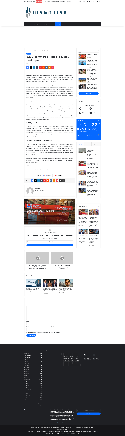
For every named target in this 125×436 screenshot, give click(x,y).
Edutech (28, 381)
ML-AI (27, 391)
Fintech (27, 383)
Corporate (28, 355)
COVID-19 (66, 356)
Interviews (51, 24)
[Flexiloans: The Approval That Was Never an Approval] (33, 283)
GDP (27, 361)
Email (27, 326)
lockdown (66, 362)
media (71, 362)
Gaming (27, 387)
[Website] (36, 190)
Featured (27, 371)
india (68, 360)
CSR (29, 431)
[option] (49, 211)
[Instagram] (43, 190)
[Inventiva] (45, 12)
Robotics (28, 393)
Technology (28, 395)
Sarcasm (27, 377)
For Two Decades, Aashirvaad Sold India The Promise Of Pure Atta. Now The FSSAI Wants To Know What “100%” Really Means (93, 164)
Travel (27, 397)
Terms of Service (45, 431)
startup (71, 365)
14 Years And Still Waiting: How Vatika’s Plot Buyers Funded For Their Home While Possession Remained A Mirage (92, 191)
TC (79, 365)
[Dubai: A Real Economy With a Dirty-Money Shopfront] (82, 80)
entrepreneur (66, 358)
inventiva (77, 360)
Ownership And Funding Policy (82, 431)
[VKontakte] (46, 67)
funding (76, 358)
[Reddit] (43, 67)
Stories (45, 24)
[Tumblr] (37, 67)
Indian (72, 360)
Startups (32, 24)
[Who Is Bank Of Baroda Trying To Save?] (82, 56)
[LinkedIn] (34, 67)
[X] (31, 67)
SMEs (27, 365)
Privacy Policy (38, 431)
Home (26, 24)
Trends (58, 24)
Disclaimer (63, 433)
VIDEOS (26, 405)
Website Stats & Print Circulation (61, 431)
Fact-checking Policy (93, 431)
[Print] (63, 180)
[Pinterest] (40, 67)
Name (28, 321)
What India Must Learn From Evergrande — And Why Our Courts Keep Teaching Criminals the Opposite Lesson (40, 212)
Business (39, 24)
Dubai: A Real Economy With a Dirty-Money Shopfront (92, 80)
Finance (27, 359)
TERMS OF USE (72, 431)
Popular (80, 144)
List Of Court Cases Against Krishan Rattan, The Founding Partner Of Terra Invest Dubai (65, 289)
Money (27, 363)
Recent (87, 144)
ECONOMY (77, 356)
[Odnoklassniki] (49, 67)
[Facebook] (27, 67)
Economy (28, 357)
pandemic (66, 365)
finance (72, 358)
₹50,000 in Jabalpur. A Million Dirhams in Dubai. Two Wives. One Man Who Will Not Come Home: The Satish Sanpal (92, 72)
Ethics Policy (48, 433)
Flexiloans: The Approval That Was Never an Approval (33, 289)
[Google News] (47, 175)
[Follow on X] (34, 64)
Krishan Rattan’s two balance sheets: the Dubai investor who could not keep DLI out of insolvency (50, 290)
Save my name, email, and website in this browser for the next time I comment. (44, 332)
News (75, 362)
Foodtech (28, 385)
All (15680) (88, 93)
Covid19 (71, 356)
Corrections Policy (56, 433)
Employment (27, 367)
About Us (32, 431)
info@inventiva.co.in (60, 422)
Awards (67, 433)
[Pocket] (52, 67)
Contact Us (65, 24)
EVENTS (27, 369)
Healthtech (28, 389)
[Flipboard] (58, 175)
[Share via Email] (60, 180)
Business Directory (73, 433)
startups (75, 365)
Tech (26, 401)
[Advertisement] (62, 37)
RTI (26, 375)
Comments (96, 144)
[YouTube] (42, 190)
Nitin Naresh (31, 64)
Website (52, 326)
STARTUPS (27, 379)
